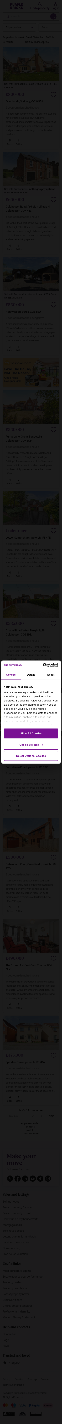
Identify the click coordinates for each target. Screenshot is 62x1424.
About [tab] (51, 674)
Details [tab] (31, 674)
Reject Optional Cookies (31, 755)
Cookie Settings (29, 744)
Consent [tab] (11, 674)
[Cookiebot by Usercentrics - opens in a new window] (43, 665)
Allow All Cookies (31, 733)
